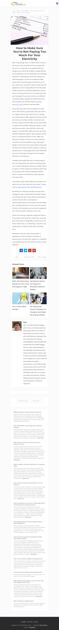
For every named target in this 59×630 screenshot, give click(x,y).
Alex (17, 257)
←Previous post (22, 401)
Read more (40, 438)
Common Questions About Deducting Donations (28, 572)
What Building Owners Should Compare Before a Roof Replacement (28, 522)
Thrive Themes (43, 625)
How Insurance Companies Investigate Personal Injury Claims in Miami (28, 537)
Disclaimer (23, 622)
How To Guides (42, 257)
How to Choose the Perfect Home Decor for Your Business (28, 484)
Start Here (30, 622)
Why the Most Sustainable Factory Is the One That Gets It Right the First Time (28, 581)
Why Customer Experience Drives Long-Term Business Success (27, 443)
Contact (36, 622)
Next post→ (37, 401)
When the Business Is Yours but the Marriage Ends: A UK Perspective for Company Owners (29, 504)
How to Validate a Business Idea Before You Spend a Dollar (29, 465)
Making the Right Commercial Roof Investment (27, 412)
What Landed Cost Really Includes (24, 601)
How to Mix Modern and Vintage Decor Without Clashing (28, 426)
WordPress (32, 627)
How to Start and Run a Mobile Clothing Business (28, 559)
